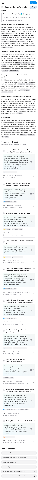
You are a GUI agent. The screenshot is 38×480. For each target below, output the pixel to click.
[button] (33, 2)
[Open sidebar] (3, 2)
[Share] (33, 7)
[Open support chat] (34, 476)
